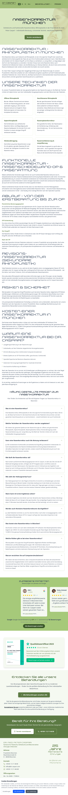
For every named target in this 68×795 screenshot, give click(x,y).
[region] (55, 775)
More (29, 4)
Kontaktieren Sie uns (11, 707)
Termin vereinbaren (34, 37)
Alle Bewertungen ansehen (34, 626)
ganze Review (29, 613)
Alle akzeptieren (18, 791)
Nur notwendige (31, 791)
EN (22, 4)
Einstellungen (6, 791)
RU (25, 4)
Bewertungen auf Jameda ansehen (39, 660)
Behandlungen (42, 4)
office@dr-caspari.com (13, 766)
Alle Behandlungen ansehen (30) (35, 695)
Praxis (58, 4)
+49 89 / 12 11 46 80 (47, 731)
